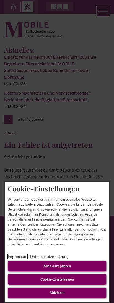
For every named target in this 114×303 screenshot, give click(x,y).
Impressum (17, 256)
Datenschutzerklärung (49, 256)
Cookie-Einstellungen (57, 279)
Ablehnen (57, 293)
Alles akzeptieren (57, 266)
